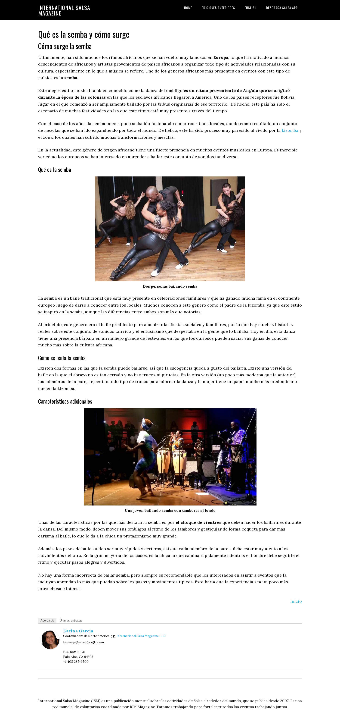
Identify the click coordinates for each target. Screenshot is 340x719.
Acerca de (47, 620)
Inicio (296, 601)
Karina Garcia (78, 631)
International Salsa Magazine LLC (141, 636)
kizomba (290, 130)
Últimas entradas (71, 620)
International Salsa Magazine (64, 10)
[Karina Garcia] (50, 647)
